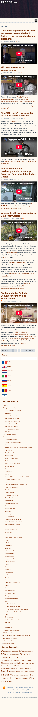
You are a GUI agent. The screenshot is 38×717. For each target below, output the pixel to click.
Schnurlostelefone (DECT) (12, 582)
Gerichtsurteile (9, 500)
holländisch (8, 413)
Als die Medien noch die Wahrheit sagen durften (18, 447)
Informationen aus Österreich (13, 527)
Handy (16, 666)
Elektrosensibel (25, 660)
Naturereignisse (9, 556)
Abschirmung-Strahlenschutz (13, 442)
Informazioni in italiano (11, 426)
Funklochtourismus (10, 498)
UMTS (26, 678)
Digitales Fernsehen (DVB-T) (13, 479)
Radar (6, 574)
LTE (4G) (7, 543)
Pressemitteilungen (8, 643)
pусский (9, 380)
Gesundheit (4, 666)
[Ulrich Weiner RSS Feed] (4, 687)
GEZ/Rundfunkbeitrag (9, 633)
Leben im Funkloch (8, 641)
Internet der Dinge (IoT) (11, 529)
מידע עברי (7, 431)
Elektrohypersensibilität (10, 660)
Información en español (11, 415)
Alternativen (8, 450)
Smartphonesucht (10, 590)
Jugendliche (4, 668)
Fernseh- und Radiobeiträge (11, 630)
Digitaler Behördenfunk (14, 654)
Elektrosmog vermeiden (11, 487)
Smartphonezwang (10, 593)
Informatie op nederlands (12, 418)
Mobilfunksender (9, 553)
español (9, 385)
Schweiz (31, 671)
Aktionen (7, 445)
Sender (34, 671)
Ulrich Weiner (21, 678)
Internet (27, 666)
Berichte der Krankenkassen (15, 604)
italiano (9, 375)
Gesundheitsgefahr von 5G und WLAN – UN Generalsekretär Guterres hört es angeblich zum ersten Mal (18, 34)
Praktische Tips (9, 572)
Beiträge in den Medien (9, 434)
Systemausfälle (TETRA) (14, 611)
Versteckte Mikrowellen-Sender (13, 619)
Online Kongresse (10, 561)
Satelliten (7, 580)
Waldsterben (8, 627)
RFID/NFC (8, 577)
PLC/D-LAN (8, 569)
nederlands (10, 370)
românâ (9, 390)
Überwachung (9, 617)
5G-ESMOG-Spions (20, 332)
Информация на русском (12, 429)
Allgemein (5, 405)
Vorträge (7, 622)
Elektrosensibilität (8, 663)
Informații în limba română (12, 421)
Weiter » (31, 350)
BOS (3, 654)
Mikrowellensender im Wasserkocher (12, 68)
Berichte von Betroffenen (12, 458)
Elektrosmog (22, 663)
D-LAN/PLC (8, 474)
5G (2, 651)
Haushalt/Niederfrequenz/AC (13, 519)
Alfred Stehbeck (33, 697)
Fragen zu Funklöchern (11, 495)
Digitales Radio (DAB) (11, 482)
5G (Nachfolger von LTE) (12, 439)
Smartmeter (8, 588)
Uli (20, 41)
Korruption (8, 535)
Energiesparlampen (10, 490)
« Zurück (5, 350)
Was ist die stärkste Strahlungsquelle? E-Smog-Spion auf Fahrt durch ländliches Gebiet (18, 172)
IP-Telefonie (8, 532)
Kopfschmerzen (15, 668)
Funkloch (31, 663)
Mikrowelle (8, 548)
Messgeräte (8, 545)
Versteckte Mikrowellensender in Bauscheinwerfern (18, 214)
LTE (30, 668)
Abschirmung (7, 651)
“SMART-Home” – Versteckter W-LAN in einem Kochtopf (17, 114)
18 (26, 350)
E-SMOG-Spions (15, 121)
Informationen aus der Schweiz (13, 521)
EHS (19, 657)
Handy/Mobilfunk (9, 516)
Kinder (9, 668)
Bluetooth (7, 461)
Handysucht (22, 666)
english (9, 366)
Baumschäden (9, 455)
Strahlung (27, 675)
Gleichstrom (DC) (10, 508)
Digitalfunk (25, 654)
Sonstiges (7, 596)
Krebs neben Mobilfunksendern (13, 537)
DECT (7, 654)
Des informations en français (13, 410)
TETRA (14, 678)
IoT (30, 666)
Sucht (8, 678)
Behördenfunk (29, 651)
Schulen (7, 585)
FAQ (4, 437)
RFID (13, 671)
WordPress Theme (16, 697)
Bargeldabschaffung (10, 453)
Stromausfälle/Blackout (11, 598)
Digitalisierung (5, 657)
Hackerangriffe (9, 513)
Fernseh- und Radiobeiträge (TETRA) (17, 609)
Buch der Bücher (9, 466)
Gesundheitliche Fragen (11, 503)
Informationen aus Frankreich (13, 524)
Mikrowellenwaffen (10, 551)
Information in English (11, 423)
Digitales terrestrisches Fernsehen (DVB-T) (17, 484)
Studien (7, 601)
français (9, 361)
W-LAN (5, 257)
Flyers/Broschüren (10, 492)
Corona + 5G (8, 471)
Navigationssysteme (10, 558)
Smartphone (7, 675)
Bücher (7, 468)
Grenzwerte (8, 511)
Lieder (6, 540)
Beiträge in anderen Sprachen (11, 408)
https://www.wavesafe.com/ (20, 334)
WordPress (8, 697)
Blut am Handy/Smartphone (12, 463)
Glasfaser (7, 506)
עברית (8, 395)
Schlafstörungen (19, 671)
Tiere (6, 614)
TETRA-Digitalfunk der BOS (12, 606)
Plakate (7, 566)
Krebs (27, 668)
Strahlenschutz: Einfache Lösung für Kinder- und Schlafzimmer (14, 296)
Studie (32, 675)
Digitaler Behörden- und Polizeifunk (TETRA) (17, 476)
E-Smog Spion (14, 657)
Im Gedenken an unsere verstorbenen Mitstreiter (16, 635)
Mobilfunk (6, 671)
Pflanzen (7, 564)
